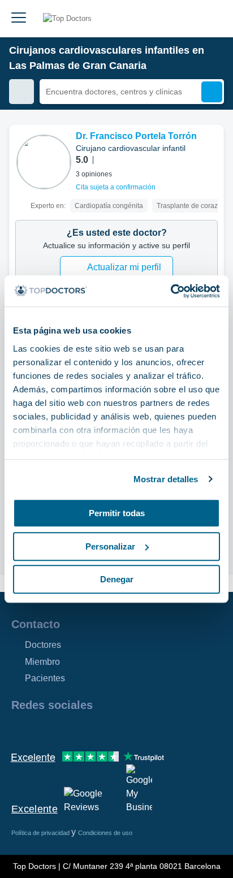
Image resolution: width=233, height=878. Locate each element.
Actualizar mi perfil (124, 267)
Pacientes (45, 678)
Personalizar (110, 546)
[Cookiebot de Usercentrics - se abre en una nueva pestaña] (170, 291)
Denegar (116, 579)
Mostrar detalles (166, 479)
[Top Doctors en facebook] (19, 729)
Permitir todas (117, 513)
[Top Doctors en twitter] (80, 729)
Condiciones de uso (105, 832)
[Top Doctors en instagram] (40, 729)
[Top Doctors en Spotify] (142, 729)
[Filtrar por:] (21, 91)
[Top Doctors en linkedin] (60, 729)
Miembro (42, 662)
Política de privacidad (41, 832)
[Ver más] (211, 148)
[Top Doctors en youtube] (101, 729)
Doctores (43, 645)
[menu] (18, 18)
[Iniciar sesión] (211, 18)
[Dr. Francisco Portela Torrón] (43, 162)
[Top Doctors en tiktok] (121, 729)
